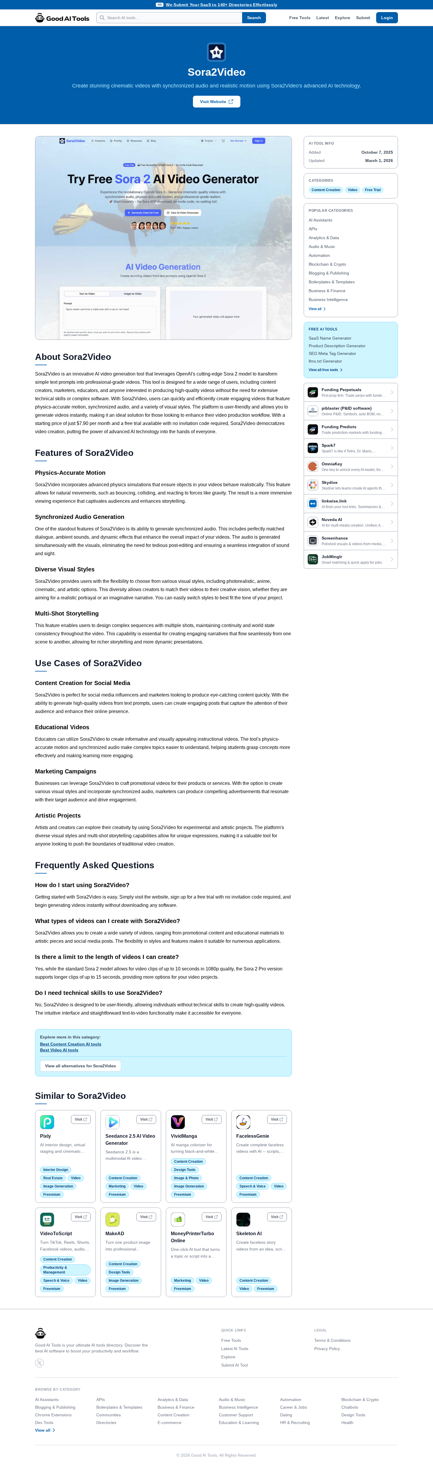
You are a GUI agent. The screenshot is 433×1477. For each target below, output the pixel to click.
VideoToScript (56, 1233)
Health (347, 1422)
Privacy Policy (327, 1348)
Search (254, 17)
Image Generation (58, 1186)
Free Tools (299, 17)
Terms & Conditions (332, 1340)
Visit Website (213, 101)
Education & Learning (239, 1422)
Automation (319, 255)
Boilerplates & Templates (332, 281)
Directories (106, 1422)
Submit (363, 17)
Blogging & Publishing (329, 273)
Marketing (117, 1186)
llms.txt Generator (325, 361)
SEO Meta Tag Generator (332, 353)
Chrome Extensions (53, 1415)
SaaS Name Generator (330, 338)
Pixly (45, 1136)
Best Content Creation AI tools (70, 1044)
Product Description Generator (337, 345)
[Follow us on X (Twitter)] (39, 1363)
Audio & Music (322, 246)
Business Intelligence (328, 299)
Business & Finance (327, 290)
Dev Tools (44, 1422)
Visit (78, 1119)
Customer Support (236, 1415)
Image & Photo (186, 1178)
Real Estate (53, 1178)
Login (387, 17)
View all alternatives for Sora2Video (80, 1065)
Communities (108, 1415)
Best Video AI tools (59, 1050)
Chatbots (349, 1407)
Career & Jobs (293, 1407)
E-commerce (169, 1422)
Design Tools (185, 1170)
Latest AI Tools (234, 1348)
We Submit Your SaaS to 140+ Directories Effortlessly (221, 4)
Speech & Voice (252, 1186)
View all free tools (323, 370)
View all (315, 309)
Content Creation (123, 1178)
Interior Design (55, 1170)
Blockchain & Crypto (327, 264)
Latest (322, 17)
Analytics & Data (324, 237)
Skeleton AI (249, 1233)
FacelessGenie (252, 1136)
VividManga (184, 1136)
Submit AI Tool (234, 1365)
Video (75, 1178)
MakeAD (114, 1233)
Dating (286, 1415)
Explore (342, 17)
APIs (313, 228)
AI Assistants (320, 220)
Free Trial (373, 190)
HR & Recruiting (295, 1422)
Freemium (51, 1194)
